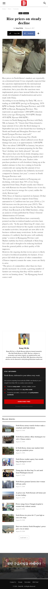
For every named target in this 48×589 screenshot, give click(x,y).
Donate (20, 582)
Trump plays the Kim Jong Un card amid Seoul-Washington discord (29, 471)
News (9, 9)
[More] (38, 33)
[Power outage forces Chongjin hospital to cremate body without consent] (8, 507)
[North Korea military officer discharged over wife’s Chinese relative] (8, 440)
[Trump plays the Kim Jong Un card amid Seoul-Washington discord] (8, 473)
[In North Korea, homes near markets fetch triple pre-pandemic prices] (8, 451)
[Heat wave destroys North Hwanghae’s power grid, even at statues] (8, 529)
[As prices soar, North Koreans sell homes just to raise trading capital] (8, 496)
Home (4, 9)
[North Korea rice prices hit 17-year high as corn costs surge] (8, 518)
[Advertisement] (24, 303)
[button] (44, 3)
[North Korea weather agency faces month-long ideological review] (8, 462)
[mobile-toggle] (4, 3)
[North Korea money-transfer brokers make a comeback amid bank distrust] (8, 428)
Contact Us (13, 582)
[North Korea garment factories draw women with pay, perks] (8, 484)
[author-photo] (24, 345)
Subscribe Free (24, 401)
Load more (23, 537)
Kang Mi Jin (19, 28)
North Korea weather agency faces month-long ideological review (30, 460)
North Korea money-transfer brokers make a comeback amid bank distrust (30, 426)
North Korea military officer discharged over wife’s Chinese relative (30, 438)
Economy (16, 9)
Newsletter (27, 582)
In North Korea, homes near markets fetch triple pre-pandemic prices (30, 449)
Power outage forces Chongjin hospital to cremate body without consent (29, 505)
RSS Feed (35, 582)
